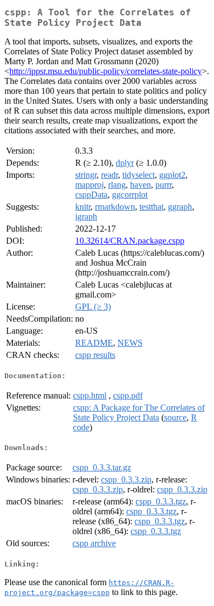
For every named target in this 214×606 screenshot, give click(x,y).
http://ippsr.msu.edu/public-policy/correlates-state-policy (105, 71)
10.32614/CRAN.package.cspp (129, 240)
